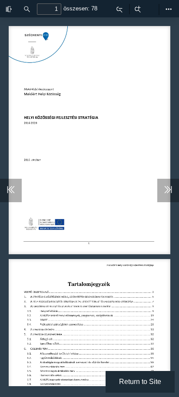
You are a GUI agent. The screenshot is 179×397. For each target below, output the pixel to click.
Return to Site (140, 381)
